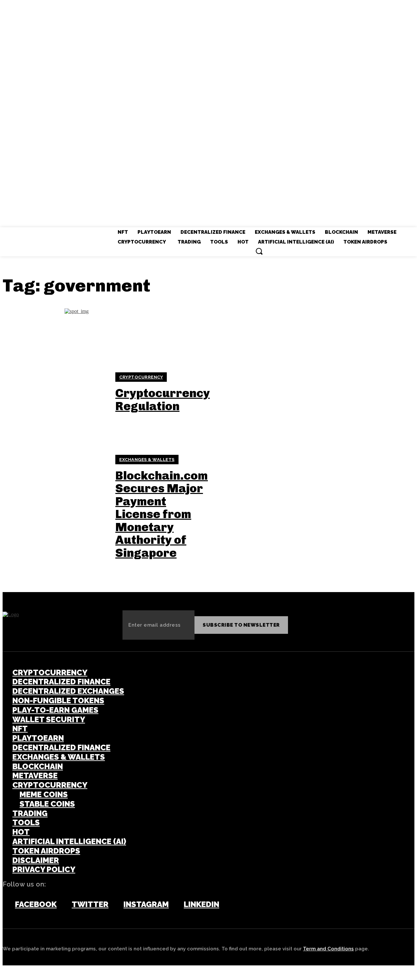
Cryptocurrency (141, 377)
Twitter (90, 904)
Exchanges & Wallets (147, 459)
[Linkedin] (174, 905)
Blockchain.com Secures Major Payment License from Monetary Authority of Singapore (161, 514)
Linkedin (201, 904)
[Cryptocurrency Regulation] (55, 392)
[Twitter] (62, 905)
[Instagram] (114, 905)
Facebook (36, 904)
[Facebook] (6, 905)
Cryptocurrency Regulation (162, 399)
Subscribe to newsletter (241, 625)
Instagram (146, 904)
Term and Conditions (328, 949)
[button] (259, 251)
